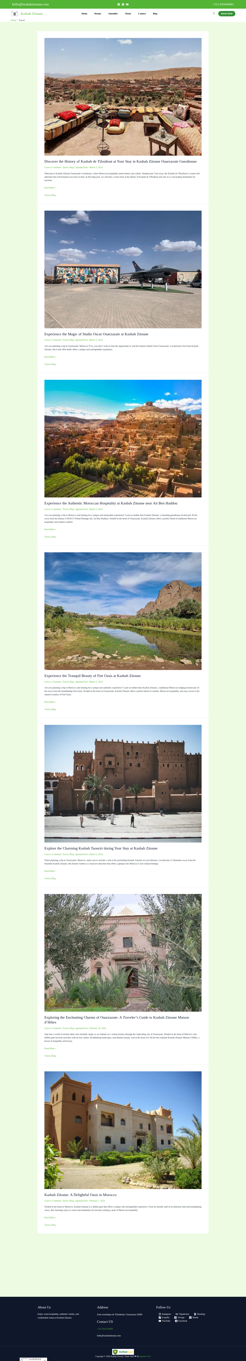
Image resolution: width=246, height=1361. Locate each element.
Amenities (113, 13)
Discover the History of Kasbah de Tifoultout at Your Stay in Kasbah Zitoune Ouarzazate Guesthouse (120, 161)
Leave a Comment (52, 167)
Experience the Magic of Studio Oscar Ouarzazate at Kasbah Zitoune (96, 334)
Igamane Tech (145, 1356)
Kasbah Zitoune (32, 13)
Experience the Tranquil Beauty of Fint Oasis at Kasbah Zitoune (92, 676)
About (128, 13)
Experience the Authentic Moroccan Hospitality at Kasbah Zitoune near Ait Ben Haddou (110, 503)
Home (84, 13)
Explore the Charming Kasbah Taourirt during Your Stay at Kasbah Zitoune (101, 848)
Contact (142, 13)
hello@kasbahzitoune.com (109, 1335)
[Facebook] (118, 4)
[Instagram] (123, 4)
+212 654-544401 (105, 1329)
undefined (34, 1359)
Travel (65, 167)
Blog (155, 13)
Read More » (50, 187)
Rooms (97, 13)
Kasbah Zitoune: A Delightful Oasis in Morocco (80, 1195)
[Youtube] (127, 4)
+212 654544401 (223, 4)
